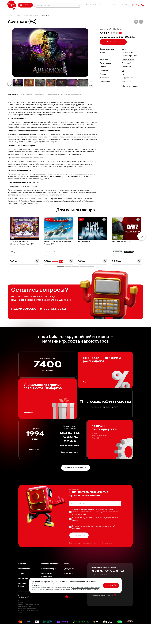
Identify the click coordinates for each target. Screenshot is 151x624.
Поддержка (23, 579)
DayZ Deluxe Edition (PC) (121, 241)
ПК (123, 70)
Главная (10, 15)
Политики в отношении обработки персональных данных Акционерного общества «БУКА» (95, 512)
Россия (125, 67)
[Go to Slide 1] (18, 82)
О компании (34, 450)
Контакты (68, 574)
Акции (115, 5)
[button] (50, 52)
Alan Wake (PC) (84, 241)
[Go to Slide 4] (51, 82)
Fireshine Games (116, 29)
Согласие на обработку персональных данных (85, 587)
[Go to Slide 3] (40, 82)
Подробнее (28, 413)
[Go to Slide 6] (72, 82)
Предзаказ (91, 5)
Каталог (17, 15)
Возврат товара (48, 569)
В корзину (111, 42)
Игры (23, 15)
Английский (126, 63)
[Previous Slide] (9, 83)
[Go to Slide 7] (83, 82)
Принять (109, 585)
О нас (124, 5)
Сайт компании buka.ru (102, 596)
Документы (69, 569)
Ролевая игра (127, 56)
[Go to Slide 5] (61, 82)
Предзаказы (24, 569)
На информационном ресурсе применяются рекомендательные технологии (28, 610)
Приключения (127, 53)
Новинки (104, 5)
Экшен (135, 56)
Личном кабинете (107, 543)
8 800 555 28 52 (108, 571)
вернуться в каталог (74, 468)
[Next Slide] (91, 83)
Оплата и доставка (68, 452)
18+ (123, 74)
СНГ (129, 67)
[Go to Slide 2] (29, 82)
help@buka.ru (24, 308)
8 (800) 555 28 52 (53, 308)
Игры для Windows (32, 15)
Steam (124, 49)
